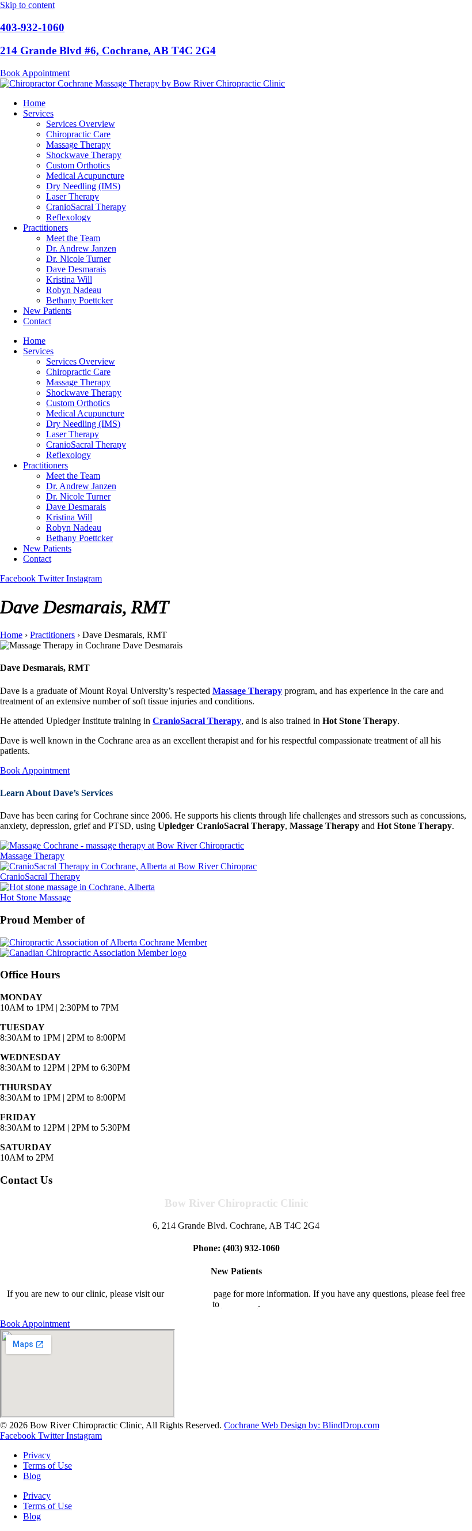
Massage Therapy (78, 144)
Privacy (37, 1455)
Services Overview (80, 124)
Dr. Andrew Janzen (81, 248)
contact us (240, 1304)
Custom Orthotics (78, 165)
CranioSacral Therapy (86, 207)
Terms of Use (47, 1465)
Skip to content (27, 5)
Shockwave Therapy (83, 155)
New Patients (47, 311)
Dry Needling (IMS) (83, 186)
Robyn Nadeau (73, 290)
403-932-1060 (32, 27)
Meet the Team (73, 238)
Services (38, 113)
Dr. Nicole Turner (78, 259)
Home (34, 103)
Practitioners (45, 227)
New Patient (188, 1294)
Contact (37, 321)
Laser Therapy (72, 196)
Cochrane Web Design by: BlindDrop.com (301, 1425)
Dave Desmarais (76, 269)
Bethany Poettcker (79, 300)
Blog (32, 1476)
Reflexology (68, 217)
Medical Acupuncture (85, 176)
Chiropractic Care (78, 134)
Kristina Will (69, 279)
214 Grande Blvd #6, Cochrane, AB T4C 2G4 (108, 50)
